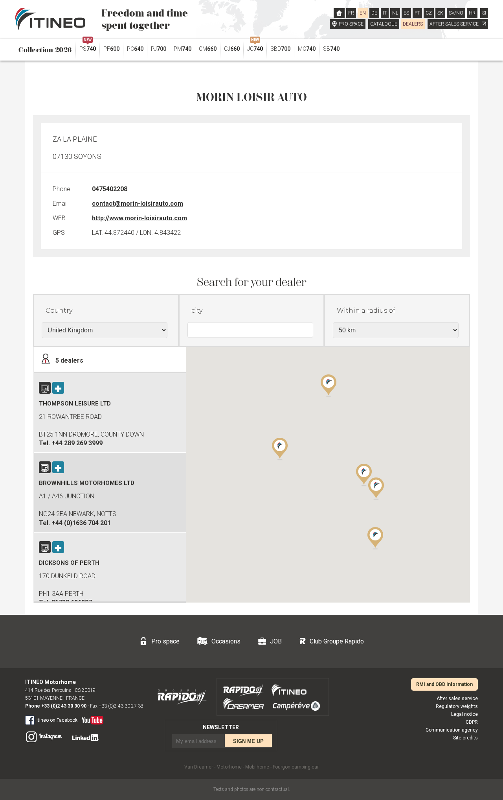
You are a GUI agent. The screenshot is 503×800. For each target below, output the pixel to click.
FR (351, 13)
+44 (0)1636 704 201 (81, 523)
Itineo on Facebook (57, 720)
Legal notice (464, 714)
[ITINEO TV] (91, 718)
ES (406, 13)
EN (363, 13)
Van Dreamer (198, 767)
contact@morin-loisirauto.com (137, 203)
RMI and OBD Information (444, 684)
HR (472, 13)
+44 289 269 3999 (77, 443)
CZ (429, 13)
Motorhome (229, 767)
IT (385, 13)
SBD (280, 49)
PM (182, 49)
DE (374, 13)
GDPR (472, 722)
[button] (279, 448)
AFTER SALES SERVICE (455, 24)
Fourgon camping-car (296, 767)
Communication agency (452, 730)
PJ (158, 49)
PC (135, 49)
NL (395, 13)
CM (208, 49)
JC (255, 47)
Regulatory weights (457, 706)
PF (111, 49)
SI (484, 13)
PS (87, 47)
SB (331, 49)
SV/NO (456, 13)
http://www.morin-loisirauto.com (139, 218)
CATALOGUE (383, 24)
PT (417, 13)
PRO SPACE (351, 24)
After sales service (457, 698)
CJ (232, 49)
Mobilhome (257, 767)
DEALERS (413, 24)
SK (440, 13)
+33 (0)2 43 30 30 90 (63, 706)
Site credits (465, 738)
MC (307, 49)
